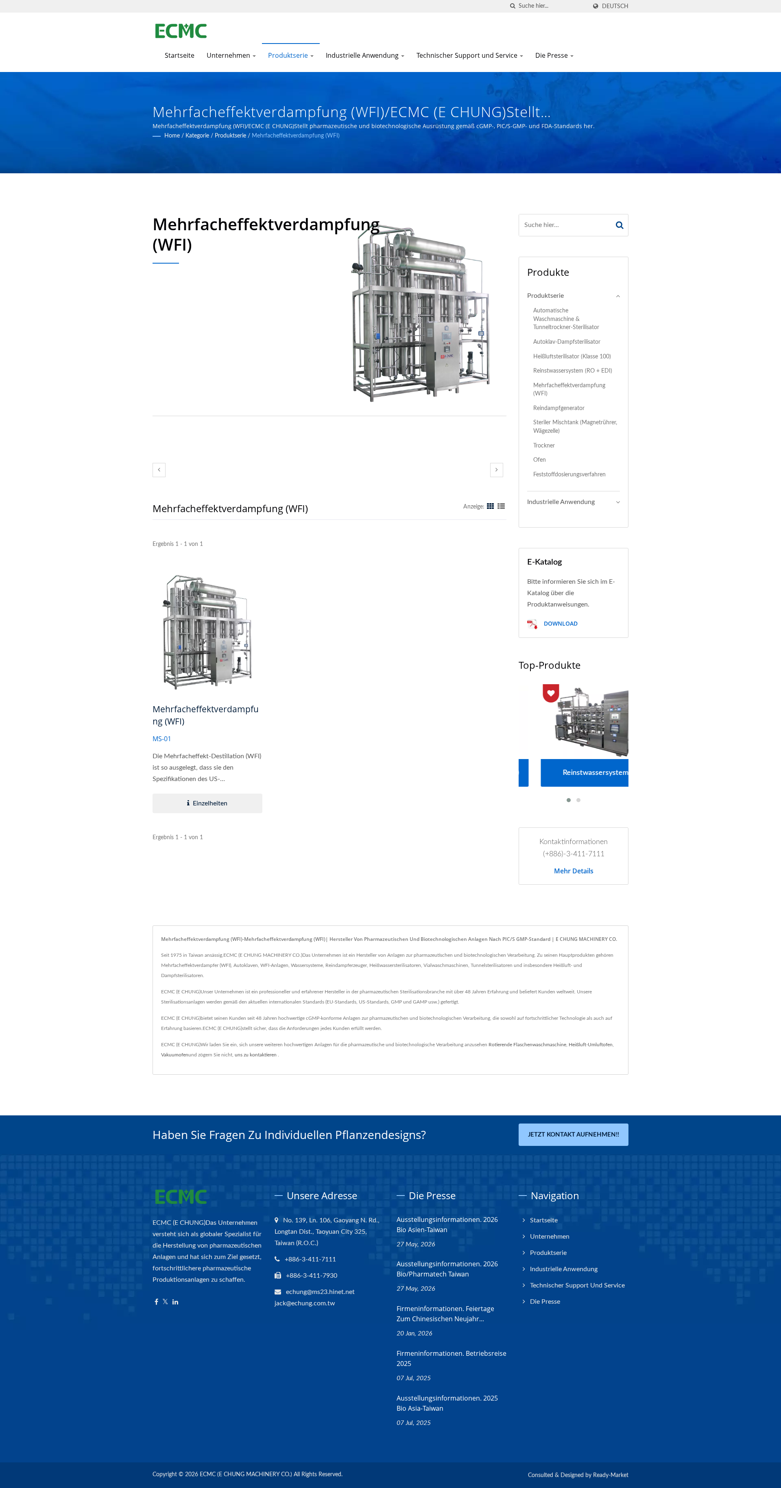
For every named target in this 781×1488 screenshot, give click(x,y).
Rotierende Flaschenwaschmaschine (527, 1044)
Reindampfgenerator (559, 408)
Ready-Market (610, 1475)
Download (560, 623)
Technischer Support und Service (468, 55)
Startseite (179, 55)
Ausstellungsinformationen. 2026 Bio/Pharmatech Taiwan (447, 1269)
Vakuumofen (174, 1054)
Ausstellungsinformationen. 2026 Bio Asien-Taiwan (447, 1224)
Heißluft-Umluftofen (591, 1044)
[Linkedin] (175, 1302)
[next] (496, 470)
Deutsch (615, 6)
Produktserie (289, 55)
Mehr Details (573, 870)
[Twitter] (165, 1302)
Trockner (544, 446)
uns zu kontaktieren (256, 1054)
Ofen (539, 460)
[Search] (620, 225)
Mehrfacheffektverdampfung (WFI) (296, 136)
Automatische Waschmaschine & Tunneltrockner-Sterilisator (566, 319)
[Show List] (501, 507)
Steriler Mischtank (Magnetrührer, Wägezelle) (575, 426)
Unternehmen (229, 55)
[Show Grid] (490, 507)
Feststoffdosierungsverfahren (569, 474)
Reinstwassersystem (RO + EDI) (572, 371)
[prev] (159, 470)
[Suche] (512, 6)
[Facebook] (156, 1302)
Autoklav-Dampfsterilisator (566, 342)
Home (172, 136)
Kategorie (197, 136)
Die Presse (552, 55)
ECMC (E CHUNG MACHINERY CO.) (246, 1474)
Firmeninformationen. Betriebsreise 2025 (451, 1358)
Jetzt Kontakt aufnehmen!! (573, 1135)
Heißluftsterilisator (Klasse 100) (572, 356)
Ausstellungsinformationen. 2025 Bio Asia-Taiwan (447, 1403)
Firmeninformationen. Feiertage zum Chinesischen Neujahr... (445, 1313)
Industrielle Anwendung (363, 55)
